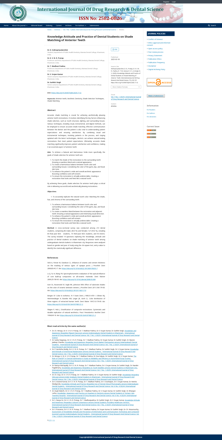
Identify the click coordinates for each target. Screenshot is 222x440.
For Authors (80, 25)
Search (213, 25)
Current (59, 25)
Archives (68, 25)
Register (166, 2)
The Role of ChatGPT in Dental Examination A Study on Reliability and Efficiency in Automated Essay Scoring (94, 357)
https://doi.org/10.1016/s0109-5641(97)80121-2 (65, 304)
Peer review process (155, 52)
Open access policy (155, 48)
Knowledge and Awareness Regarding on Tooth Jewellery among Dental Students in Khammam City (99, 368)
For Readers (151, 110)
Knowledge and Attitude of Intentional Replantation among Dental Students (95, 350)
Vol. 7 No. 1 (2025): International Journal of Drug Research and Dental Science (89, 30)
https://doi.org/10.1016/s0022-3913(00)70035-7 (79, 268)
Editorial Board (36, 25)
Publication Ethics (155, 59)
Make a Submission (155, 96)
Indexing (49, 25)
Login (174, 2)
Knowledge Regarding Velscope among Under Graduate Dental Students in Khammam (95, 376)
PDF (115, 49)
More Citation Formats (120, 87)
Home (6, 25)
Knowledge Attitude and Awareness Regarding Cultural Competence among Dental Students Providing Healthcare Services (96, 401)
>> (54, 420)
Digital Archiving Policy (156, 69)
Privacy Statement (155, 55)
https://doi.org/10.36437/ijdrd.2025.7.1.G (66, 93)
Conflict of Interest (155, 39)
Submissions (94, 25)
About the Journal (19, 25)
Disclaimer (152, 66)
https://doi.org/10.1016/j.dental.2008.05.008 (79, 279)
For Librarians (151, 117)
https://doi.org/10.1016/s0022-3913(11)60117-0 (68, 290)
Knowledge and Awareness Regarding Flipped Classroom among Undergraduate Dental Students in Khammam (94, 332)
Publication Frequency (156, 62)
